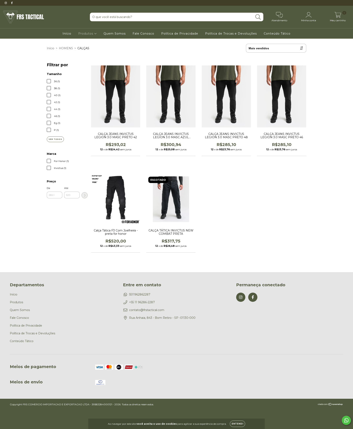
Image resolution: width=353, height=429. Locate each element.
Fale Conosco (143, 33)
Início (67, 33)
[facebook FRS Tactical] (12, 3)
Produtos (86, 33)
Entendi (237, 423)
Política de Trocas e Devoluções (231, 33)
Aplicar (85, 195)
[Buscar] (258, 17)
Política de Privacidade (179, 33)
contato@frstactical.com (146, 310)
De (48, 188)
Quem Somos (115, 33)
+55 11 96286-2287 (142, 302)
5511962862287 (139, 294)
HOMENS (66, 48)
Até (66, 188)
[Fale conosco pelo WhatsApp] (346, 420)
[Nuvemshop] (330, 404)
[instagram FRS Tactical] (6, 3)
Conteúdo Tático (277, 33)
